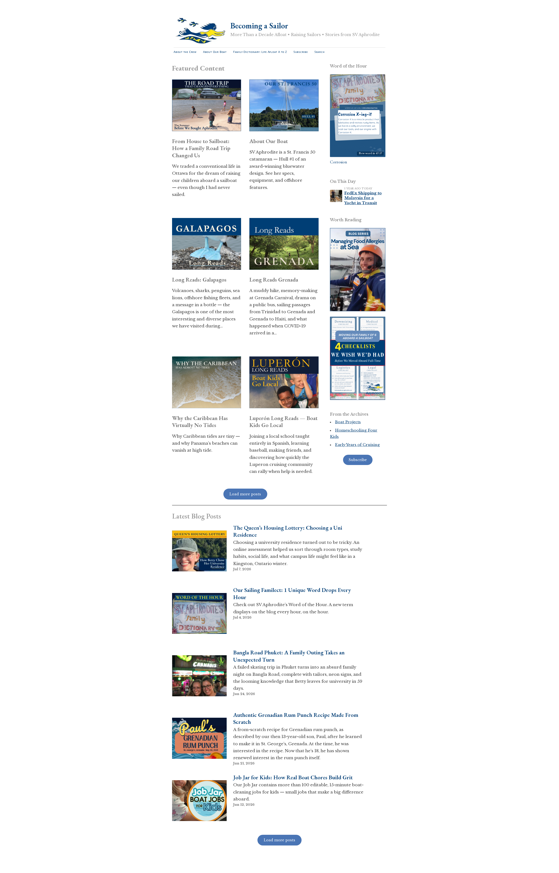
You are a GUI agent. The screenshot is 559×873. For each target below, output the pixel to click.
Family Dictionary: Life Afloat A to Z (260, 52)
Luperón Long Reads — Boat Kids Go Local (283, 421)
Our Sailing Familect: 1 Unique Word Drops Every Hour (292, 593)
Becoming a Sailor (259, 26)
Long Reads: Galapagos (199, 279)
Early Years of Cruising (357, 445)
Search (319, 52)
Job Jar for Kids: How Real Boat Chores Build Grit (293, 777)
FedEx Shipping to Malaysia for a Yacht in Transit (363, 198)
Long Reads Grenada (273, 279)
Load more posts (279, 840)
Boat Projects (348, 422)
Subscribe (300, 52)
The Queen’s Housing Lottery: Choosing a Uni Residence (287, 531)
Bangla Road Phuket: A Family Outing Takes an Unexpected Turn (289, 656)
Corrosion (338, 162)
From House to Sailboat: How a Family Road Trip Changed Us (201, 148)
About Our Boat (215, 52)
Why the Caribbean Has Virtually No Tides (200, 421)
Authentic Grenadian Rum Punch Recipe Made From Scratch (295, 718)
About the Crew (185, 52)
